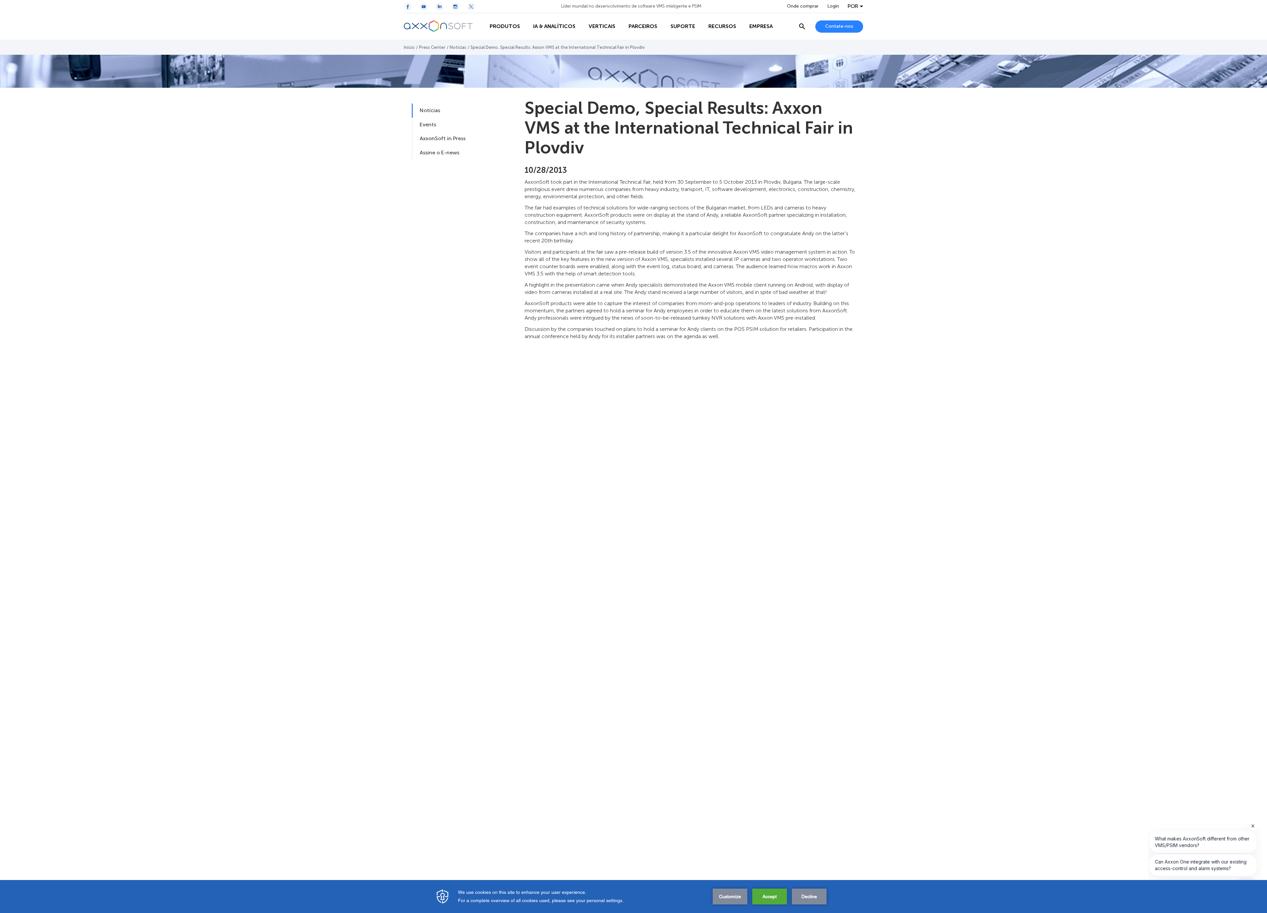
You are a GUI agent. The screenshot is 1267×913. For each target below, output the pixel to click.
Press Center (432, 47)
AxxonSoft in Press (443, 138)
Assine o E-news (439, 152)
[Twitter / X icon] (471, 7)
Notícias (458, 47)
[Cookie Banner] (633, 896)
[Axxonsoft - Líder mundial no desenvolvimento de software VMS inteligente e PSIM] (443, 26)
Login (833, 6)
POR (853, 6)
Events (428, 124)
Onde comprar (803, 6)
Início (409, 47)
